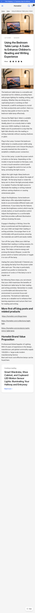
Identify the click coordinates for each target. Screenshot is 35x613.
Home (3, 11)
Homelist (17, 6)
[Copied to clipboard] (21, 61)
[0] (32, 6)
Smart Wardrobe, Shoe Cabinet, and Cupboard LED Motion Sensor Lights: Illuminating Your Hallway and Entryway (16, 378)
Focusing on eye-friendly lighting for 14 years (18, 1)
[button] (17, 310)
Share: (6, 61)
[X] (13, 61)
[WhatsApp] (19, 61)
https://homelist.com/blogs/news (14, 316)
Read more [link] (7, 389)
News (8, 11)
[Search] (29, 6)
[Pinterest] (16, 61)
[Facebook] (10, 61)
